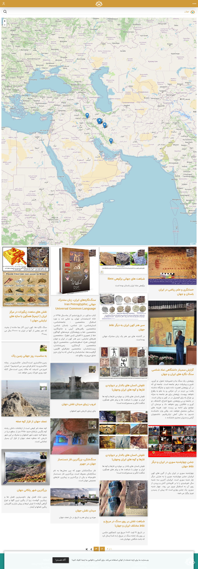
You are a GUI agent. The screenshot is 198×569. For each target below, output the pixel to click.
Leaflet (193, 244)
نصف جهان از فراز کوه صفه (31, 421)
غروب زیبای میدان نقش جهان (79, 404)
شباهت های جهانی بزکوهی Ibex (126, 279)
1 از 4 (109, 549)
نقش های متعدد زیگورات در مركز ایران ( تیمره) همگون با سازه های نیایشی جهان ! (28, 316)
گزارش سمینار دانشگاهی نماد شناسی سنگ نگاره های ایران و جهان (173, 372)
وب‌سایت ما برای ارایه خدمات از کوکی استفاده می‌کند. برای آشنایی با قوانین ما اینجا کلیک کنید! (110, 560)
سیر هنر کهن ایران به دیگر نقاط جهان (127, 327)
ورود (3, 3)
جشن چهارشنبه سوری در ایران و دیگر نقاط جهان (172, 464)
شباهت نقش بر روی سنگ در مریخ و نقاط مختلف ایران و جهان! (124, 523)
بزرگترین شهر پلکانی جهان (32, 490)
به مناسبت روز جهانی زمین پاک (29, 356)
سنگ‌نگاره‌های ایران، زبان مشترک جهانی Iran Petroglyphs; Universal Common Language (75, 304)
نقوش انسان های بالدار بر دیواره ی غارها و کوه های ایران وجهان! (125, 387)
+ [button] (5, 20)
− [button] (5, 24)
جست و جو (5, 11)
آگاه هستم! (60, 560)
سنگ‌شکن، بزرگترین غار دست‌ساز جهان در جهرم (77, 461)
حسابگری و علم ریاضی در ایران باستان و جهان (176, 291)
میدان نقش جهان (86, 510)
